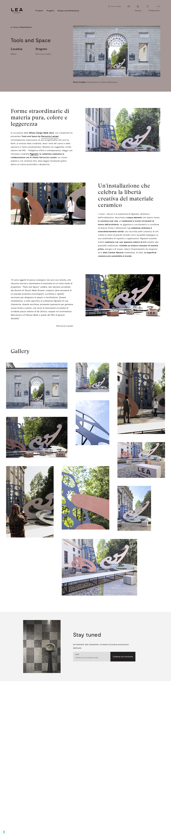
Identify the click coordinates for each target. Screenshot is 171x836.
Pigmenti (34, 154)
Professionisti (154, 11)
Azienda (138, 11)
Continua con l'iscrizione (123, 657)
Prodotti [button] (39, 11)
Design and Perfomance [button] (68, 11)
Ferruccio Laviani (50, 136)
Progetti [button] (50, 11)
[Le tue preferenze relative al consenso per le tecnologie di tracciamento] (4, 832)
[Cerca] (147, 6)
